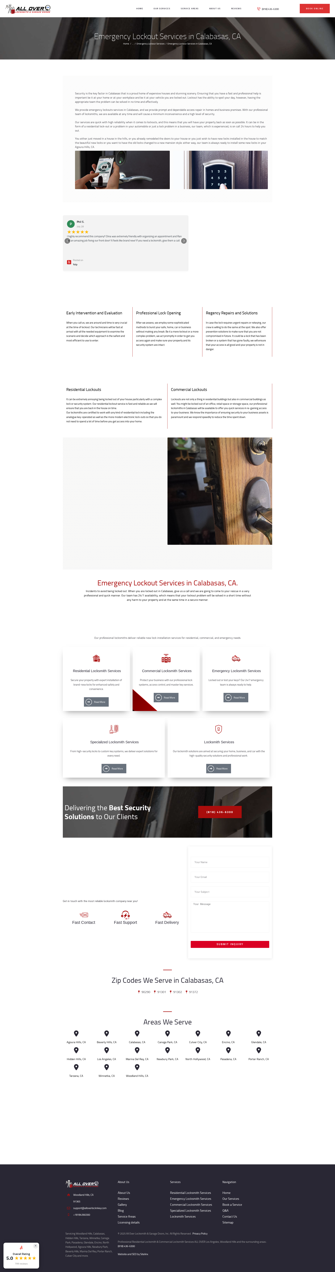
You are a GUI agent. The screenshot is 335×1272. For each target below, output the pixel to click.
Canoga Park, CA (167, 1042)
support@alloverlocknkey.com (90, 1208)
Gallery (122, 1204)
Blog (121, 1210)
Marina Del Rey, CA (137, 1059)
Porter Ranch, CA (258, 1059)
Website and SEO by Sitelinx (133, 1254)
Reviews (123, 1198)
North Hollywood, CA (197, 1059)
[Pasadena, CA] (228, 1050)
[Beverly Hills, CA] (107, 1034)
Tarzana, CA (76, 1076)
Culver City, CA (198, 1042)
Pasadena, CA (228, 1059)
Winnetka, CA (107, 1076)
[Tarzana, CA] (76, 1067)
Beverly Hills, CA (107, 1042)
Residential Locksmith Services (190, 1193)
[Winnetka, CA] (107, 1067)
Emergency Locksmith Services (190, 1198)
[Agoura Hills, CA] (76, 1034)
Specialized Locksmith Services (190, 1210)
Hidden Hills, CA (76, 1059)
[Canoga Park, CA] (167, 1034)
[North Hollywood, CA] (198, 1050)
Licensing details (129, 1222)
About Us (124, 1193)
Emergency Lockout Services (151, 43)
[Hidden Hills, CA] (76, 1050)
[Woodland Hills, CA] (137, 1067)
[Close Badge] (36, 1246)
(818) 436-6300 (126, 1246)
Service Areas (127, 1216)
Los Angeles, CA (106, 1059)
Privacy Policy (199, 1233)
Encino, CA (228, 1042)
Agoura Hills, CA (76, 1042)
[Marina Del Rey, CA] (137, 1050)
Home (126, 43)
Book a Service (232, 1204)
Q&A (225, 1210)
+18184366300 (81, 1215)
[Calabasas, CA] (137, 1034)
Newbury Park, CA (167, 1059)
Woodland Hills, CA (137, 1076)
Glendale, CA (258, 1042)
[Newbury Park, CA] (167, 1050)
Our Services (230, 1198)
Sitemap (227, 1222)
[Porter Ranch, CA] (259, 1050)
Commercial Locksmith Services (191, 1204)
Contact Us (229, 1216)
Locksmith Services (183, 1216)
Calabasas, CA (137, 1042)
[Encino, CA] (228, 1034)
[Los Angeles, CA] (107, 1050)
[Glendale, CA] (259, 1034)
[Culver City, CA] (198, 1034)
